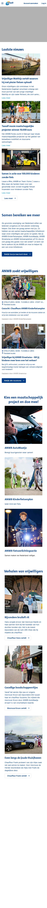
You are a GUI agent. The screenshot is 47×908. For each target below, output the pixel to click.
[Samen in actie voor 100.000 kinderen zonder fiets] (21, 170)
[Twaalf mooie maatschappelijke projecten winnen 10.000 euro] (21, 122)
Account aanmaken (31, 3)
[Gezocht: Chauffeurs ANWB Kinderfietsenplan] (23, 287)
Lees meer (6, 98)
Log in (44, 3)
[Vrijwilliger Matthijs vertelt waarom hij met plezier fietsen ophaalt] (21, 75)
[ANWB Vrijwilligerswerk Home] (9, 3)
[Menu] (2, 3)
